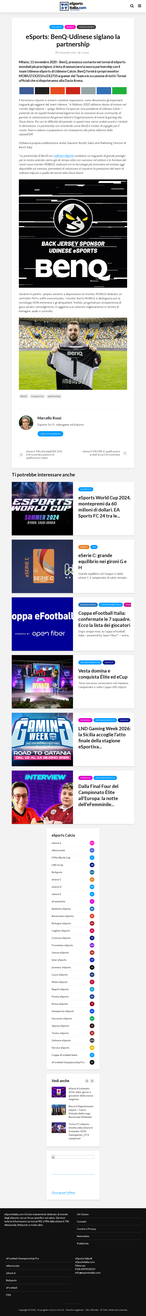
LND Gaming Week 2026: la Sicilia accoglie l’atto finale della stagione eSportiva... (104, 737)
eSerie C (84, 547)
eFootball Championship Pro (22, 1258)
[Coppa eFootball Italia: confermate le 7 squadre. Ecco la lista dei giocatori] (42, 623)
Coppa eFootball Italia (111, 605)
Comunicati (56, 27)
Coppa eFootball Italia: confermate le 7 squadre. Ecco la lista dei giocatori (104, 619)
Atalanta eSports (88, 605)
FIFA (94, 547)
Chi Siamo (83, 1214)
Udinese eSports (86, 27)
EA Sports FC (85, 489)
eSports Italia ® (56, 1310)
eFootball (130, 605)
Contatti (81, 1221)
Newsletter (83, 1236)
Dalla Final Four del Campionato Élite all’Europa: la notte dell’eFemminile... (98, 795)
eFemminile (85, 720)
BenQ (24, 396)
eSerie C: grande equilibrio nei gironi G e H (102, 561)
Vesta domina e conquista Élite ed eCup (102, 674)
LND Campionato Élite (90, 662)
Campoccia (37, 396)
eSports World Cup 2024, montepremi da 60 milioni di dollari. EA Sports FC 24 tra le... (104, 507)
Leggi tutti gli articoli (50, 434)
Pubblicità (82, 1243)
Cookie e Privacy (86, 1228)
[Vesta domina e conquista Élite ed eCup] (42, 681)
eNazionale (12, 1265)
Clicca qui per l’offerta (63, 1192)
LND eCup (109, 662)
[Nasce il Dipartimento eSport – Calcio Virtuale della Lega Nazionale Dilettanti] (59, 1109)
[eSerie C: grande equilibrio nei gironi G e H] (42, 566)
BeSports (11, 1280)
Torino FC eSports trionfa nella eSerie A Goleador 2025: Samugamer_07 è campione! (81, 1131)
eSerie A (70, 27)
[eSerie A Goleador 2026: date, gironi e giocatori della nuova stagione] (59, 1091)
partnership (54, 396)
